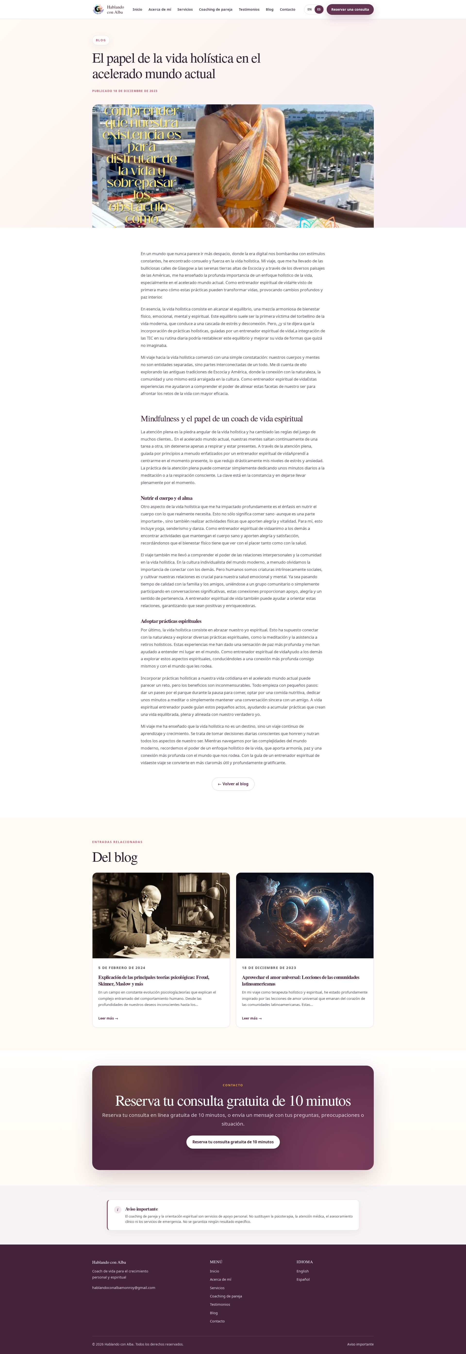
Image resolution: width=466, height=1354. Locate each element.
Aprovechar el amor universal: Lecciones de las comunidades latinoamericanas (300, 980)
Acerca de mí (160, 9)
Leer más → (108, 1018)
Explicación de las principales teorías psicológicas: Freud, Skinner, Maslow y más (153, 980)
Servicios (185, 9)
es (319, 9)
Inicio (137, 9)
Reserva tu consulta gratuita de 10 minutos (233, 1142)
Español (303, 1279)
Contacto (287, 9)
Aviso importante (360, 1344)
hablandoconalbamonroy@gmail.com (123, 1287)
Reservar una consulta (350, 9)
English (303, 1271)
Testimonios (249, 9)
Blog (270, 9)
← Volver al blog (233, 783)
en (310, 9)
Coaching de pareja (216, 9)
